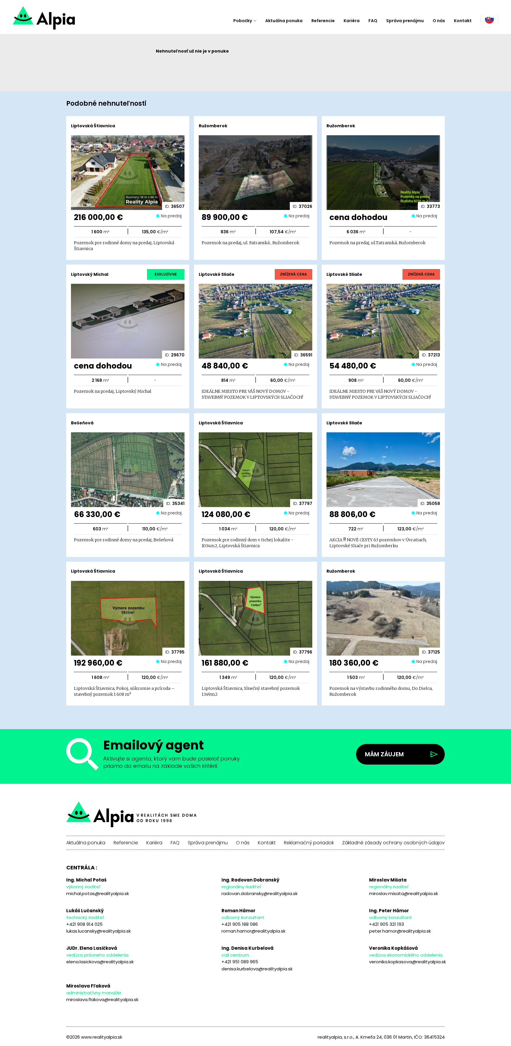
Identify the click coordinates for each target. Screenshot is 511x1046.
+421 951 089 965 (239, 962)
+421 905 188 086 (239, 924)
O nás (439, 21)
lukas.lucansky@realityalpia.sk (98, 931)
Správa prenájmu (405, 21)
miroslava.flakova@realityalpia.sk (102, 999)
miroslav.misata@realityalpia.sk (403, 893)
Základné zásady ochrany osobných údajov (393, 843)
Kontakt (463, 21)
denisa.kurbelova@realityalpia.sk (256, 969)
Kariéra (352, 21)
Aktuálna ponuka (284, 21)
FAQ (372, 21)
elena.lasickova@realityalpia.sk (100, 962)
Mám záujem (384, 754)
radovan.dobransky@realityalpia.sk (259, 893)
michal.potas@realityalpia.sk (97, 893)
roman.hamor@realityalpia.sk (253, 931)
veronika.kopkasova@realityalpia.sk (407, 962)
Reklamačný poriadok (309, 843)
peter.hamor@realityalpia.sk (400, 931)
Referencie (323, 21)
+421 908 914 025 (84, 924)
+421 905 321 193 (386, 924)
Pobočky (242, 21)
